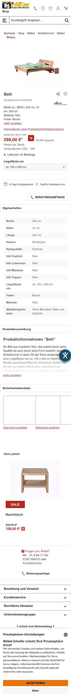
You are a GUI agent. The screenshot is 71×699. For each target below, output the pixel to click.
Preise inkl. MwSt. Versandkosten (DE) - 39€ (19, 146)
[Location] (43, 8)
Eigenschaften (12, 208)
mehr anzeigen (13, 123)
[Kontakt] (35, 8)
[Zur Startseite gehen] (16, 5)
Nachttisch (14, 514)
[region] (35, 66)
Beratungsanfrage (49, 197)
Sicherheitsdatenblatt (16, 388)
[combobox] (35, 20)
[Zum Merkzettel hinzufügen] (65, 94)
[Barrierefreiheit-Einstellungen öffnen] (65, 355)
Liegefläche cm (13, 161)
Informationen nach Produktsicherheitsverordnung (34, 129)
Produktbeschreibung (17, 329)
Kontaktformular (32, 563)
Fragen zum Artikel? (37, 551)
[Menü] (4, 20)
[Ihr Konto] (58, 8)
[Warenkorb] (65, 8)
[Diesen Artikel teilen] (58, 94)
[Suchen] (66, 20)
